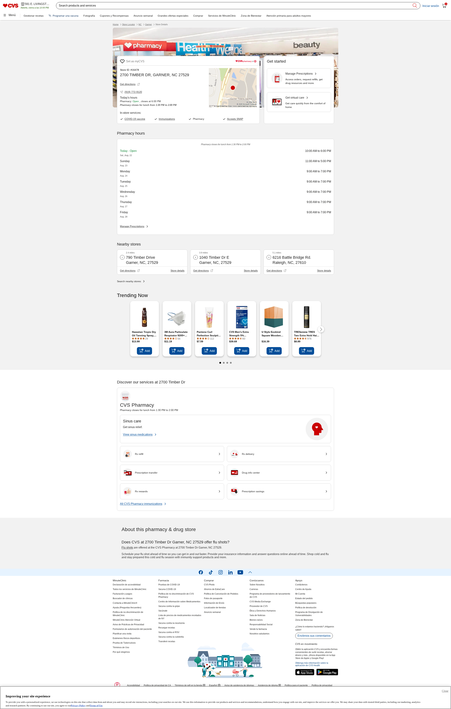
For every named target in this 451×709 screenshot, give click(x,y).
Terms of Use (96, 705)
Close (445, 690)
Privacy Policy (78, 705)
